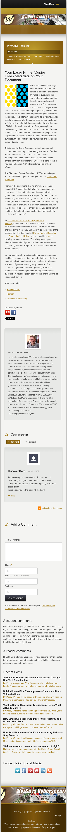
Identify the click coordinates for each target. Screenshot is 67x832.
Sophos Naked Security (17, 298)
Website (9, 586)
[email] (7, 312)
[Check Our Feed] (49, 773)
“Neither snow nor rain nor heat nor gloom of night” (31, 746)
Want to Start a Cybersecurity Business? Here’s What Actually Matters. (32, 706)
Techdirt (10, 293)
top (59, 815)
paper (50, 235)
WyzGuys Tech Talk (23, 56)
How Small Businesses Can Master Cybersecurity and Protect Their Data (32, 720)
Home (10, 56)
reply (13, 495)
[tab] (13, 442)
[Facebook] (13, 312)
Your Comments (12, 539)
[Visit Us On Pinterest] (30, 773)
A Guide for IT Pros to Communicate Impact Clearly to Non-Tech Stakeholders (32, 679)
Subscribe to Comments (52, 507)
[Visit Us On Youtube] (37, 773)
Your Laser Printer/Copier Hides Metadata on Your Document (25, 76)
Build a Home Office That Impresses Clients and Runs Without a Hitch (32, 692)
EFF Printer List (13, 289)
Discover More (16, 471)
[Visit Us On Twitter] (17, 773)
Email (17, 575)
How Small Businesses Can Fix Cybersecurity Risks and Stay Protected (33, 734)
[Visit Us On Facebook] (24, 773)
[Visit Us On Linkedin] (43, 773)
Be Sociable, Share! (13, 307)
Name (8, 564)
